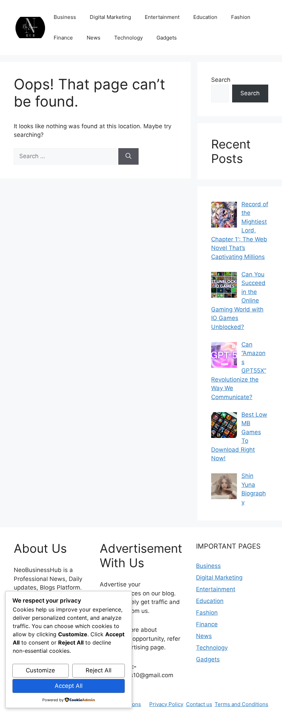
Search (220, 79)
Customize (40, 670)
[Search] (128, 156)
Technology (128, 37)
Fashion (240, 17)
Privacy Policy (166, 704)
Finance (63, 37)
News (93, 37)
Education (205, 17)
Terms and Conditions (241, 704)
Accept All (69, 685)
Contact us (199, 704)
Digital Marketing (110, 17)
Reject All (98, 670)
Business (65, 17)
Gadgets (166, 37)
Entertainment (162, 17)
